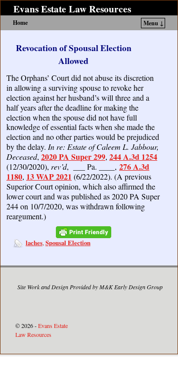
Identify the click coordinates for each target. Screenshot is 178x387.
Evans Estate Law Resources (72, 9)
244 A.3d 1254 (133, 156)
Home (20, 22)
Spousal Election (67, 242)
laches (34, 242)
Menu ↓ (153, 23)
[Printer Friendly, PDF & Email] (83, 232)
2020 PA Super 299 (73, 156)
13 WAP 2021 (49, 176)
